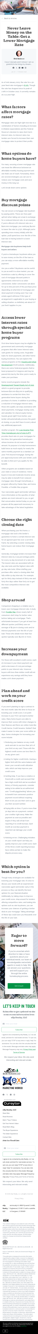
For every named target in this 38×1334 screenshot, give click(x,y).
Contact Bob (7, 1137)
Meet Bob (6, 1113)
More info (24, 1326)
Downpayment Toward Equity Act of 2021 (17, 385)
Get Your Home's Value (11, 1123)
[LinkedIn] (10, 1095)
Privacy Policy (19, 1198)
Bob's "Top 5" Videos (10, 1120)
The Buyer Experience (10, 1130)
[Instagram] (14, 1095)
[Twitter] (7, 1095)
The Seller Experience (10, 1134)
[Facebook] (3, 1095)
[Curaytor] (12, 1105)
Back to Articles (10, 18)
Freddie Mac (11, 612)
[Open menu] (35, 3)
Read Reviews (8, 1117)
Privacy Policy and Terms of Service (22, 1177)
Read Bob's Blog (8, 1127)
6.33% (26, 85)
